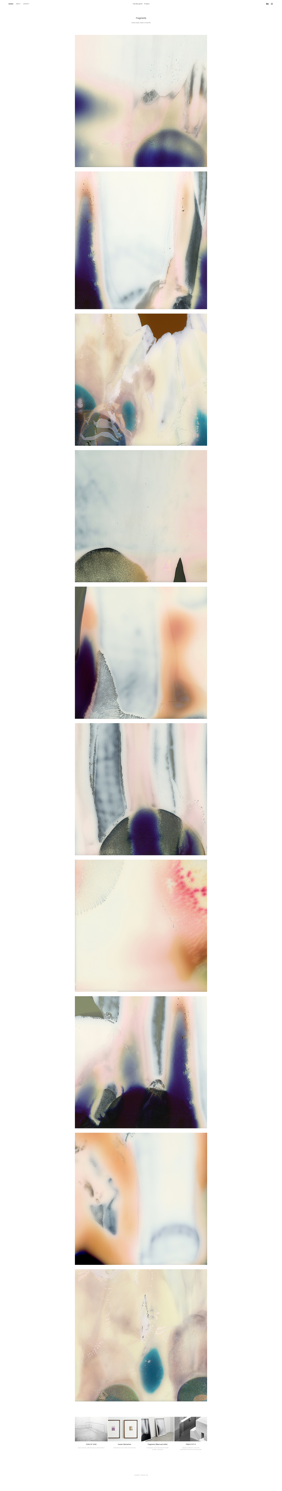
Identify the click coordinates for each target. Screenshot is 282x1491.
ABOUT (18, 4)
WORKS (10, 4)
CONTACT (26, 4)
